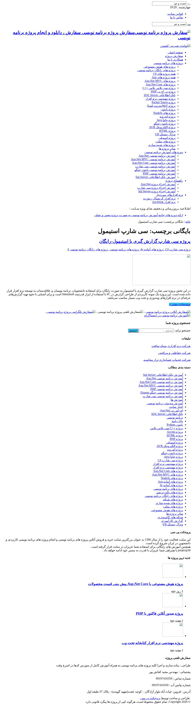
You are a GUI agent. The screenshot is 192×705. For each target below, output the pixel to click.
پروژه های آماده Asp (170, 481)
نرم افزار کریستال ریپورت (159, 198)
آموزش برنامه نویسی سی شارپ (155, 166)
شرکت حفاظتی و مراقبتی (174, 352)
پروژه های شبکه (173, 499)
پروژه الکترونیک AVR (162, 127)
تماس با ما (176, 17)
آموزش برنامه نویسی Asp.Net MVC (153, 159)
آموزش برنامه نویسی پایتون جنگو (155, 170)
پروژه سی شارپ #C (177, 249)
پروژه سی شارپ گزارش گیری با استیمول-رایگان (144, 241)
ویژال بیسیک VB (165, 134)
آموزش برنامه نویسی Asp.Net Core (154, 162)
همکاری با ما (175, 59)
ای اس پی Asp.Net (171, 410)
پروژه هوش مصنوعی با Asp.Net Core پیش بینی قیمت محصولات (135, 584)
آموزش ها (177, 399)
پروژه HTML (167, 130)
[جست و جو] (189, 4)
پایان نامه (177, 421)
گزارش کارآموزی (172, 520)
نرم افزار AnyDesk (164, 202)
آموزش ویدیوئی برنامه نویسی (165, 403)
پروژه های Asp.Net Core (161, 84)
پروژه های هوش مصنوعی (160, 66)
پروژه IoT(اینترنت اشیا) (161, 105)
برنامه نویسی (175, 417)
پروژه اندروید (168, 116)
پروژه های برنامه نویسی (168, 63)
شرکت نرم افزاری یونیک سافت (171, 346)
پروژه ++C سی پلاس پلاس (166, 428)
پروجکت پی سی (150, 698)
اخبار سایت (176, 406)
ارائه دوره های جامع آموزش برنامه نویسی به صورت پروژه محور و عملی (138, 215)
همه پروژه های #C (164, 73)
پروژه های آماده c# (152, 249)
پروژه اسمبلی (167, 137)
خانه (187, 221)
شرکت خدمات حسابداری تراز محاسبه (166, 359)
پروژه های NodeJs (164, 113)
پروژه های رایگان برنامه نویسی (156, 70)
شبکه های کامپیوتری (170, 517)
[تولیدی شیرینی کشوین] (175, 45)
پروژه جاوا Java (166, 120)
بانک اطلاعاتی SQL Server (160, 95)
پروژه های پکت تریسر (169, 492)
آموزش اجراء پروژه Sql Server (157, 191)
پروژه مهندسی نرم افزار (161, 98)
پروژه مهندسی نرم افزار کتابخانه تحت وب (152, 643)
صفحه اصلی (175, 52)
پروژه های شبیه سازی (162, 145)
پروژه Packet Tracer (164, 102)
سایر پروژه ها (167, 148)
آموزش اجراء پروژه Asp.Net (158, 184)
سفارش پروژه (174, 56)
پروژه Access (175, 431)
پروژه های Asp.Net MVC (160, 80)
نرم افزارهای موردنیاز (169, 194)
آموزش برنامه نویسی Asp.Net (157, 155)
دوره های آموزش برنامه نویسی (164, 152)
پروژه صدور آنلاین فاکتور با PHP (159, 613)
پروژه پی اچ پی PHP (163, 91)
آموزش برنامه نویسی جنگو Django (161, 392)
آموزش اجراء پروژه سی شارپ (156, 187)
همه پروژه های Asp (164, 77)
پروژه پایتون (168, 109)
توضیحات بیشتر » (179, 304)
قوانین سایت (175, 13)
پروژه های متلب (166, 141)
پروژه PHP (176, 439)
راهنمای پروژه (174, 180)
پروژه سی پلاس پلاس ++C (159, 88)
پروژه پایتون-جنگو (165, 123)
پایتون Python (175, 424)
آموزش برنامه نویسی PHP (159, 173)
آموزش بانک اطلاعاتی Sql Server (156, 177)
